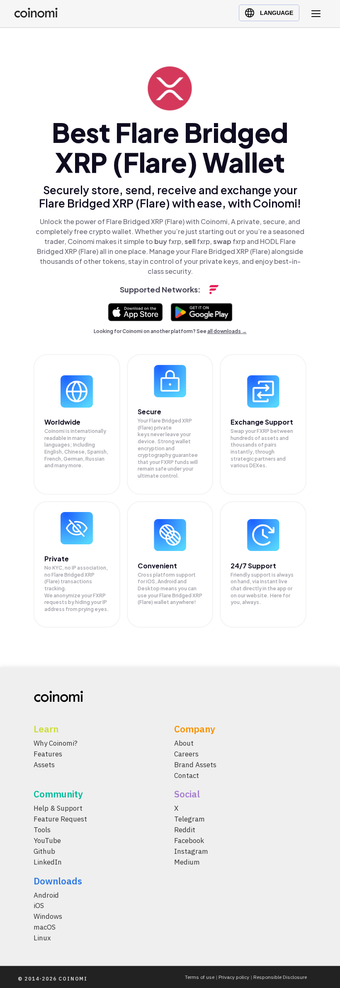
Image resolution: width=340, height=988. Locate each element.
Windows (48, 916)
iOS (39, 905)
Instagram (191, 851)
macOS (45, 927)
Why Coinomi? (56, 743)
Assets (44, 764)
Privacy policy (234, 977)
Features (48, 754)
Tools (42, 829)
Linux (42, 937)
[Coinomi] (36, 16)
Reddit (184, 829)
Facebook (189, 840)
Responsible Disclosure (280, 977)
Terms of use (199, 977)
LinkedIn (48, 862)
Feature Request (60, 819)
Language (276, 13)
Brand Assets (195, 764)
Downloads (58, 881)
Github (44, 851)
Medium (187, 862)
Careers (186, 754)
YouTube (47, 840)
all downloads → (227, 331)
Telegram (189, 819)
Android (46, 895)
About (184, 743)
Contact (186, 775)
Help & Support (58, 808)
